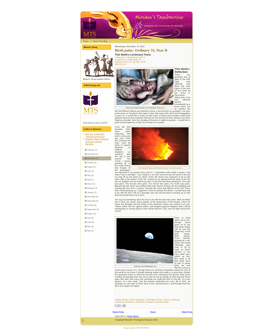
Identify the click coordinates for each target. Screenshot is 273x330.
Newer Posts (118, 312)
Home (153, 312)
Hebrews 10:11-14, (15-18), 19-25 (130, 62)
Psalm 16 (137, 59)
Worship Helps (161, 302)
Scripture (150, 302)
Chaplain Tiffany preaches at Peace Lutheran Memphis (97, 141)
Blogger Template (129, 328)
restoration (140, 302)
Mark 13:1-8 (120, 64)
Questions (129, 302)
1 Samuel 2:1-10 (122, 59)
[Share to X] (121, 305)
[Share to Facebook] (124, 305)
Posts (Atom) (133, 316)
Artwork (125, 299)
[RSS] (82, 321)
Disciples (140, 299)
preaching (119, 302)
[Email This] (116, 305)
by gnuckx (160, 168)
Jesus (166, 299)
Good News (150, 299)
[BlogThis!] (118, 305)
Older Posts (187, 312)
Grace (160, 299)
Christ (132, 299)
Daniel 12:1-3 (139, 57)
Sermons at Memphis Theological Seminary (95, 135)
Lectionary (174, 299)
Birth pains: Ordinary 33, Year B (141, 50)
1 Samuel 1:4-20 (122, 57)
